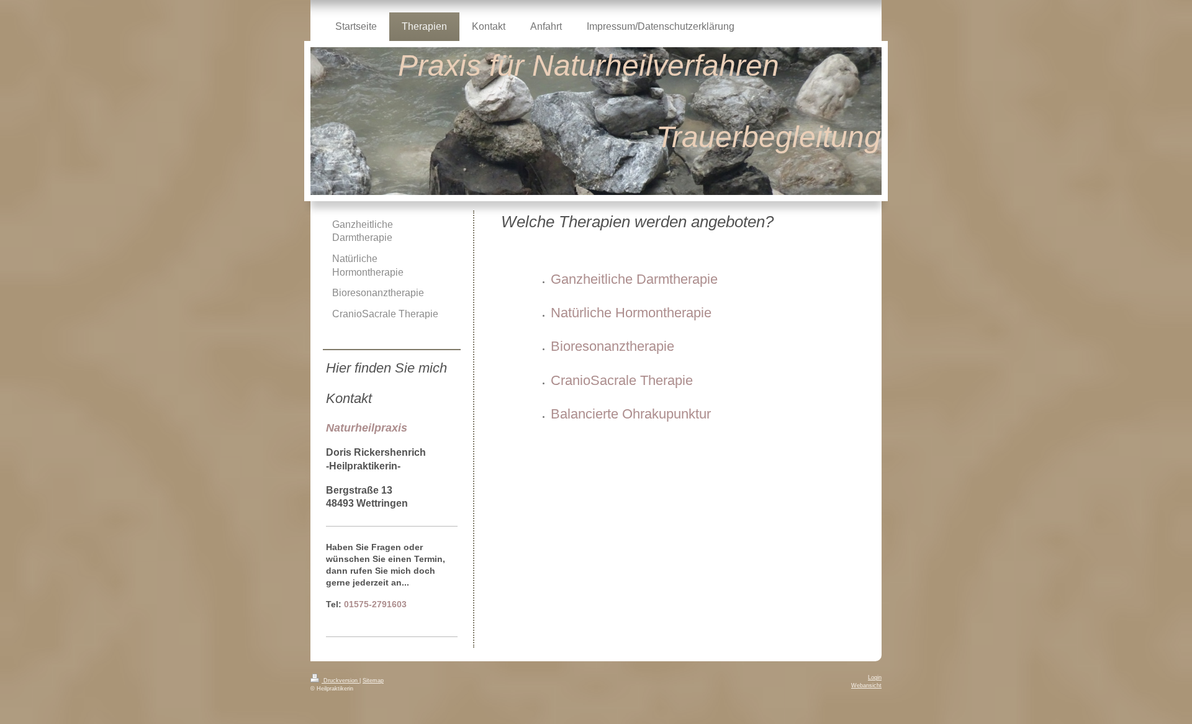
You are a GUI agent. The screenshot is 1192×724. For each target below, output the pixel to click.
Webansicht (866, 685)
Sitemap (373, 680)
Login (875, 677)
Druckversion (340, 680)
